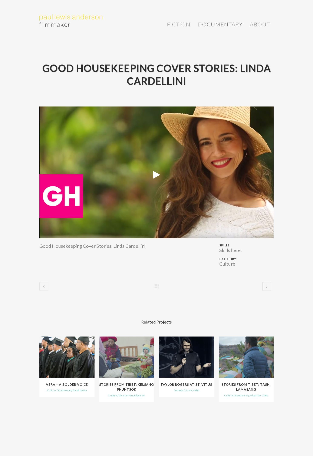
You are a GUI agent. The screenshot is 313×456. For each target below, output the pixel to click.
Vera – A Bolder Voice (67, 384)
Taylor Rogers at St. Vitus (186, 384)
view (67, 356)
